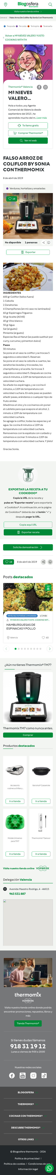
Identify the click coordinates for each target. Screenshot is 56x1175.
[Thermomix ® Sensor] (41, 822)
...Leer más (41, 117)
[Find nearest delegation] (5, 4)
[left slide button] (6, 649)
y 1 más (43, 616)
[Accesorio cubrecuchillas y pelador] (15, 769)
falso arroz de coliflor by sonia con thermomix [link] (31, 17)
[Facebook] (11, 1075)
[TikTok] (44, 1075)
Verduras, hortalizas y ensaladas (22, 616)
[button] (50, 4)
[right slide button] (50, 649)
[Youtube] (22, 1075)
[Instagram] (33, 1075)
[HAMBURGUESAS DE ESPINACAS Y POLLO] (28, 599)
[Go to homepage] (28, 5)
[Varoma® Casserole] (41, 769)
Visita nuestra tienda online (26, 11)
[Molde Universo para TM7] (15, 822)
